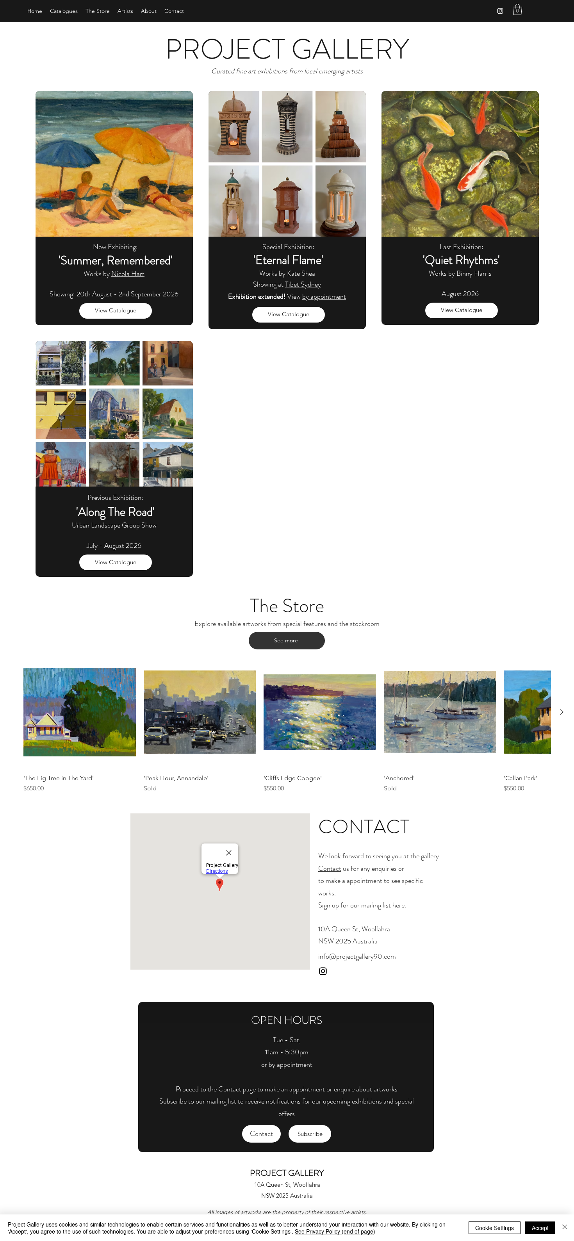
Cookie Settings (494, 1228)
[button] (517, 9)
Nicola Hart (127, 274)
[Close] (564, 1228)
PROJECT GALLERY (287, 1173)
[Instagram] (500, 11)
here (398, 905)
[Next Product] (562, 712)
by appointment (324, 296)
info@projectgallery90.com (357, 956)
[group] (287, 725)
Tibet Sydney (303, 284)
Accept (540, 1228)
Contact (329, 868)
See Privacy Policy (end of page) (335, 1231)
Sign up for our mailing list (354, 905)
